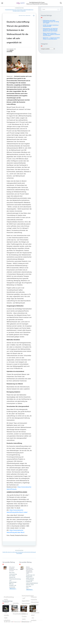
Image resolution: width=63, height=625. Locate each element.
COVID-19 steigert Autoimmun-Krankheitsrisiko (51, 25)
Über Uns (29, 621)
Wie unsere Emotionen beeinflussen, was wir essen (13, 568)
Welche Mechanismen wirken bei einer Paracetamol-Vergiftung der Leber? (29, 570)
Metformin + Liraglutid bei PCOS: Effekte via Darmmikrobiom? (51, 38)
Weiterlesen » (13, 588)
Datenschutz (17, 621)
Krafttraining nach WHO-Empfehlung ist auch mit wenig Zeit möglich (51, 21)
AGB (12, 621)
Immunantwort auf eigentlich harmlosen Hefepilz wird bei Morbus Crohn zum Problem (50, 30)
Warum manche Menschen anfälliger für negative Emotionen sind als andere (51, 34)
